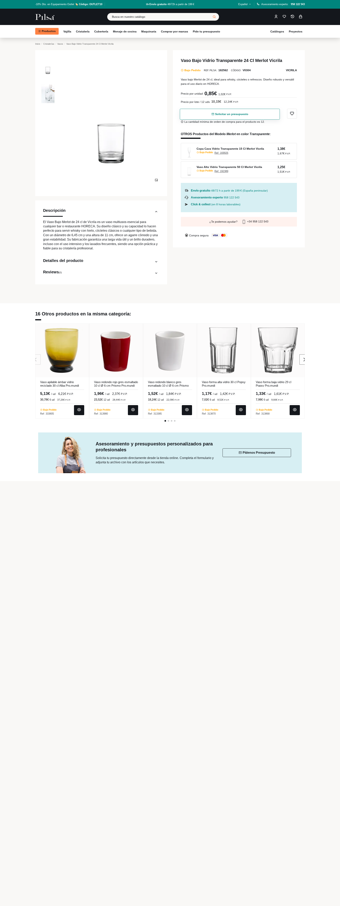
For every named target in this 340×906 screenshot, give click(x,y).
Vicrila (291, 70)
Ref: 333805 (47, 413)
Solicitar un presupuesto (231, 114)
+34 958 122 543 (257, 221)
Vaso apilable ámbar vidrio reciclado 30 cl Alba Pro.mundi (59, 383)
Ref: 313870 (209, 413)
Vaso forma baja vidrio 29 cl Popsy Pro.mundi (273, 383)
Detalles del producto (63, 260)
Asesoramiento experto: (283, 4)
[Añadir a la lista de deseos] (292, 114)
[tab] (101, 212)
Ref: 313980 (101, 413)
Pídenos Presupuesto (259, 452)
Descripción (54, 210)
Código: (236, 70)
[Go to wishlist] (284, 17)
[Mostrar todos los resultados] (214, 17)
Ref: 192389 (221, 171)
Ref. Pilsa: (210, 70)
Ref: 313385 (155, 413)
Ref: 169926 (221, 152)
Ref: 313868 (263, 413)
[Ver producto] (79, 410)
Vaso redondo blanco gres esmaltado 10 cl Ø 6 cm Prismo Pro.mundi (168, 385)
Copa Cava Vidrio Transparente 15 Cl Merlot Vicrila (230, 148)
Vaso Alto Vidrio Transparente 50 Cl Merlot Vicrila (229, 167)
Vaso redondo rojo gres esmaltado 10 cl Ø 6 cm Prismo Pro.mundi (116, 383)
